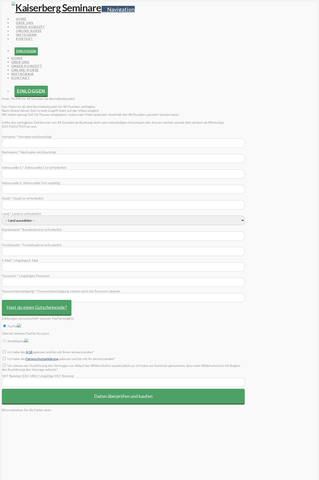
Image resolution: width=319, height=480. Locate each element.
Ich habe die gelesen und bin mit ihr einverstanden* (61, 359)
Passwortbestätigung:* (19, 291)
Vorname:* (10, 137)
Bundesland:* (12, 229)
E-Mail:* (7, 260)
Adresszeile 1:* (13, 167)
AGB (29, 352)
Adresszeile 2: (12, 183)
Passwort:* (10, 276)
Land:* (6, 214)
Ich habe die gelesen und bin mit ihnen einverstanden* (50, 352)
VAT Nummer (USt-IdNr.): (20, 376)
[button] (118, 9)
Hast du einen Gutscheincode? (37, 307)
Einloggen (26, 51)
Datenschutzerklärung (42, 359)
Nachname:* (11, 152)
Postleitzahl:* (12, 245)
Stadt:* (7, 198)
